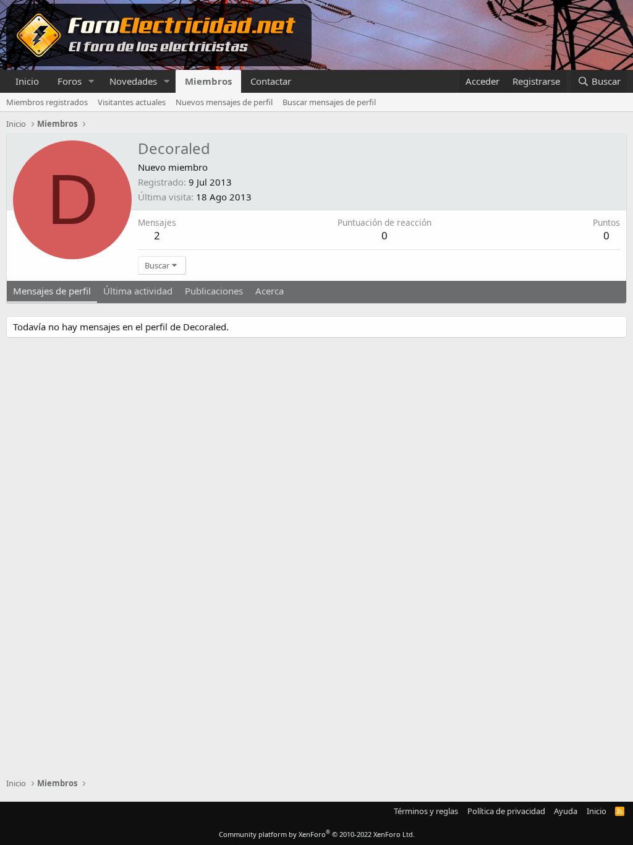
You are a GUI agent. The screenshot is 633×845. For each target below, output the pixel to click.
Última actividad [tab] (137, 291)
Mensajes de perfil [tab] (52, 291)
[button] (91, 81)
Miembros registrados (47, 102)
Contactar (270, 81)
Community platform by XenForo (317, 834)
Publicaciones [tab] (214, 291)
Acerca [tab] (269, 291)
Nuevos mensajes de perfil (224, 102)
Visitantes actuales (132, 102)
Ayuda (565, 811)
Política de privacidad (506, 811)
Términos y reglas (426, 811)
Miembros (208, 81)
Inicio (27, 81)
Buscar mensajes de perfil (329, 102)
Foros (69, 81)
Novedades (133, 81)
